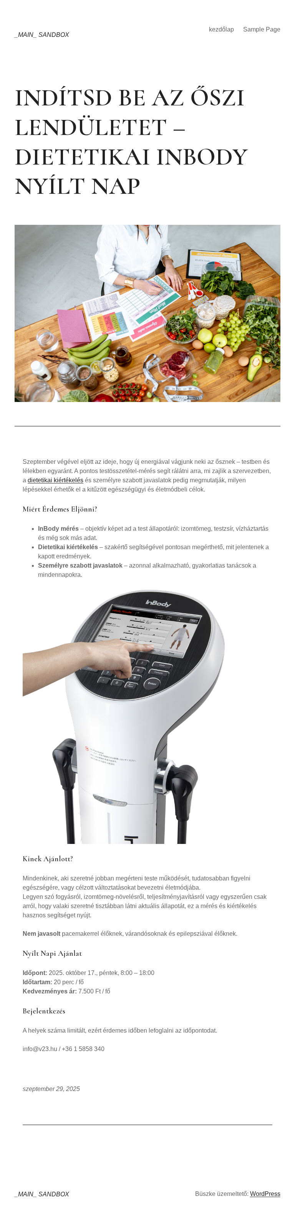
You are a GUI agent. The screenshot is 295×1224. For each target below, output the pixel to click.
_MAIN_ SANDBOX (42, 35)
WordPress (265, 1194)
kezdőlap (221, 29)
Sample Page (261, 29)
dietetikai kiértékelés (55, 480)
